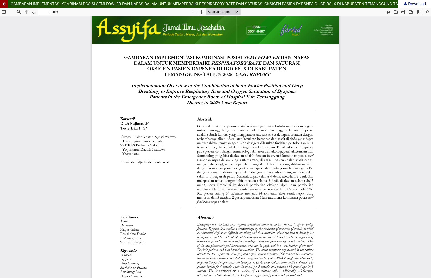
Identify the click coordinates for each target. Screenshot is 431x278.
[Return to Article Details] (4, 4)
